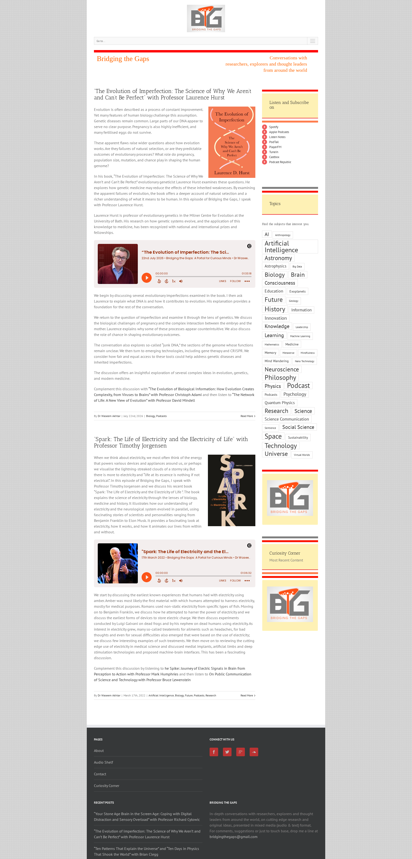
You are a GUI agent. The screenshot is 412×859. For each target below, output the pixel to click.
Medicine (292, 344)
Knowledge (277, 326)
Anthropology (282, 235)
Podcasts (161, 416)
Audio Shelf (103, 762)
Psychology (294, 394)
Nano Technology (304, 361)
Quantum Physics (280, 402)
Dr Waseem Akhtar (109, 416)
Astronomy (278, 258)
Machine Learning (300, 336)
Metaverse (288, 353)
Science (303, 410)
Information (301, 310)
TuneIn (273, 152)
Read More (247, 416)
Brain (298, 274)
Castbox (274, 157)
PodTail (274, 142)
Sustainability (298, 437)
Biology (150, 416)
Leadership (302, 327)
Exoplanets (297, 291)
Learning (274, 335)
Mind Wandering (277, 361)
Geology (293, 301)
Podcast (298, 385)
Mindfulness (308, 353)
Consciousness (280, 282)
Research (211, 695)
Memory (270, 352)
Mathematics (272, 344)
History (275, 309)
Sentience (270, 428)
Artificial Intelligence (161, 695)
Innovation (276, 318)
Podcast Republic (280, 162)
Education (274, 291)
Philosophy (280, 377)
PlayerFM (275, 147)
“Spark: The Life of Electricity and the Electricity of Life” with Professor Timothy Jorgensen (171, 442)
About (99, 750)
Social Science (298, 426)
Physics (273, 385)
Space (273, 436)
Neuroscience (282, 369)
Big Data (297, 266)
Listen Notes (277, 137)
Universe (276, 453)
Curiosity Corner (106, 785)
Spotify (273, 127)
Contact (100, 774)
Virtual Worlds (302, 455)
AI (267, 234)
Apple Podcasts (279, 132)
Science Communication (287, 419)
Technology (281, 445)
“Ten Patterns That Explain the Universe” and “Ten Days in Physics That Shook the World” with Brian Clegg (146, 851)
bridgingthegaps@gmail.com (234, 836)
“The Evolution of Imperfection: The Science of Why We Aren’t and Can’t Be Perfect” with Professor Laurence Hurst (172, 94)
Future (189, 695)
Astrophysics (275, 266)
